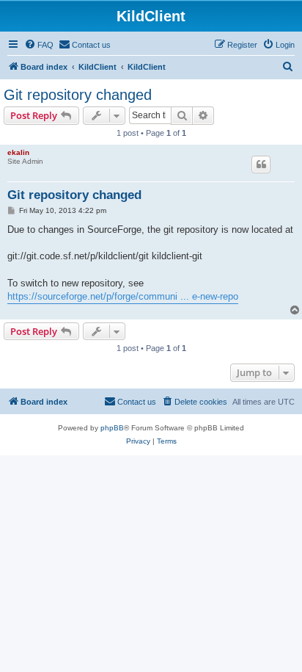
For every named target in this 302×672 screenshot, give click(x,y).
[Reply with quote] (260, 164)
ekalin (18, 152)
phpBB (112, 428)
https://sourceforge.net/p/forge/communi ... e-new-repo (122, 296)
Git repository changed (78, 95)
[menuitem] (39, 45)
